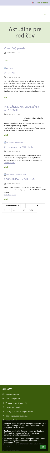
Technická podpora (13, 398)
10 (24, 210)
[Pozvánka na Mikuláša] (25, 142)
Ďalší (31, 210)
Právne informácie (13, 407)
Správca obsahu (12, 394)
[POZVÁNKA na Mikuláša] (25, 174)
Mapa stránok (11, 420)
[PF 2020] (25, 68)
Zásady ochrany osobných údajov (19, 411)
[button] (33, 2)
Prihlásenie (42, 3)
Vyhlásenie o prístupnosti (16, 403)
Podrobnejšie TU (9, 163)
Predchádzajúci (12, 205)
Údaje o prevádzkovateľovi (17, 416)
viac (6, 60)
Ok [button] (43, 447)
